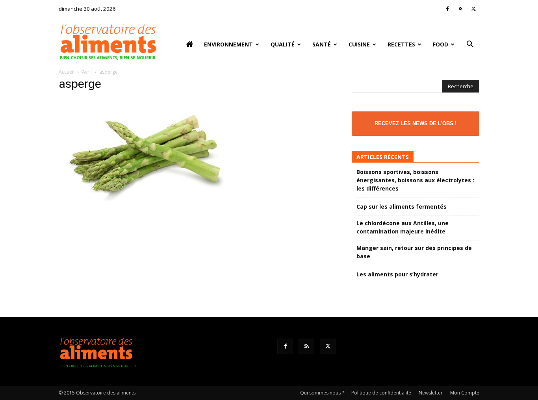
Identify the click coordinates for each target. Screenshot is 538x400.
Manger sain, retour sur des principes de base (414, 252)
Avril (87, 72)
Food (440, 44)
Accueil (66, 72)
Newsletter (431, 392)
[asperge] (145, 204)
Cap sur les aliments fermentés (401, 206)
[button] (469, 45)
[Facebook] (447, 8)
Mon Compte (464, 392)
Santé (321, 44)
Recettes (401, 44)
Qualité (283, 44)
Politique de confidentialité (381, 392)
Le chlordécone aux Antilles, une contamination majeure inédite (402, 227)
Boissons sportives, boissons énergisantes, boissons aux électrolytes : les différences (415, 180)
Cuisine (359, 44)
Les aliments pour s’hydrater (397, 274)
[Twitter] (473, 8)
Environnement (228, 44)
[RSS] (460, 8)
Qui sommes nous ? (322, 392)
